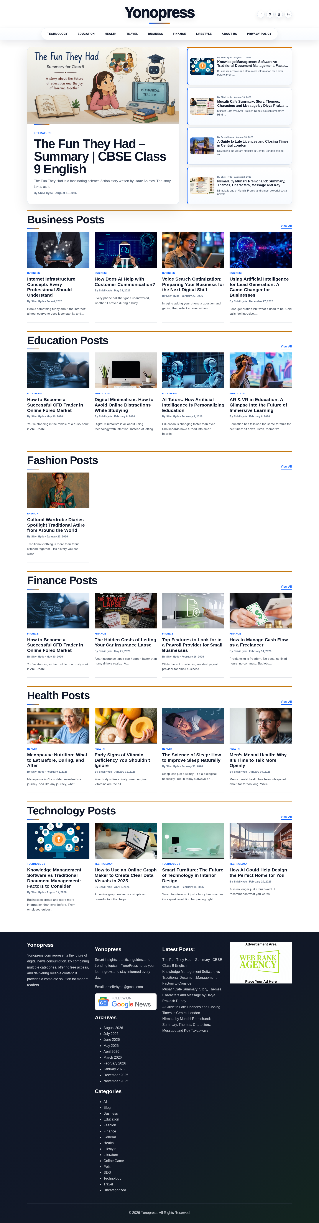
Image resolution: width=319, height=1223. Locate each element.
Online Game (114, 1161)
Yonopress (160, 12)
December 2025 (116, 1075)
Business (155, 33)
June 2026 (112, 1039)
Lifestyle (204, 33)
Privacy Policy (259, 33)
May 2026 (111, 1046)
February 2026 (115, 1063)
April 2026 (111, 1051)
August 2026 (113, 1028)
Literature (111, 1155)
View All (286, 226)
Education (86, 33)
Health (111, 33)
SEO (107, 1172)
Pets (107, 1166)
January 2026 (114, 1069)
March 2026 (113, 1057)
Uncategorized (115, 1190)
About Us (229, 33)
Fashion (110, 1125)
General (110, 1137)
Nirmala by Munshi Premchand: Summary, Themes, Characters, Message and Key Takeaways (186, 1024)
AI (105, 1102)
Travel (132, 33)
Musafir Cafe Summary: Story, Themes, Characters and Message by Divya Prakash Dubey (192, 995)
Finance (179, 33)
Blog (107, 1107)
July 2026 (111, 1034)
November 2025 (116, 1081)
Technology (57, 33)
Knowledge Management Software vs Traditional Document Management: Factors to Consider (191, 977)
